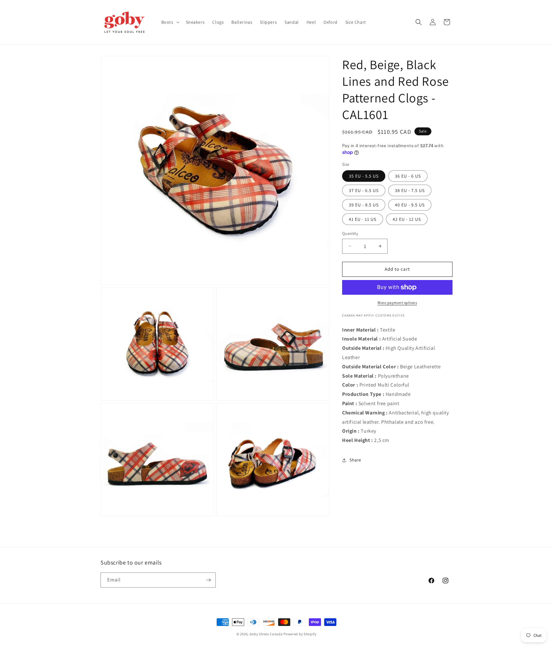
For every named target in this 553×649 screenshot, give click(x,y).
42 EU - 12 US (407, 219)
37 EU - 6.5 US (364, 190)
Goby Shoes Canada (266, 634)
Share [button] (355, 460)
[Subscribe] (208, 580)
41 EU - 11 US (362, 219)
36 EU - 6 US (408, 176)
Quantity (350, 233)
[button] (169, 22)
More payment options (397, 302)
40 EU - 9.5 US (410, 205)
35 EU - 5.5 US (364, 176)
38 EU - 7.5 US (410, 190)
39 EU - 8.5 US (364, 205)
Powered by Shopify (300, 634)
